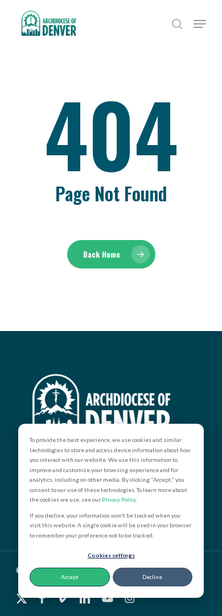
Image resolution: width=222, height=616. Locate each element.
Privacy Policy (118, 499)
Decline (152, 576)
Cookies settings (111, 555)
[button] (200, 24)
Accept (70, 576)
